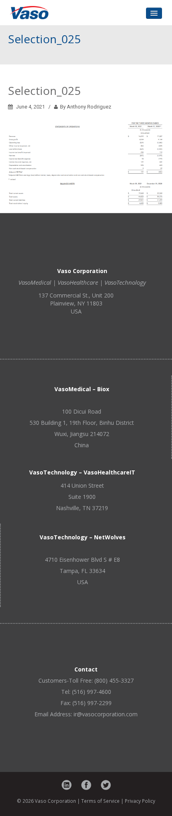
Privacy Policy (140, 801)
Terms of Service (100, 801)
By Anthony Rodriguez (84, 107)
